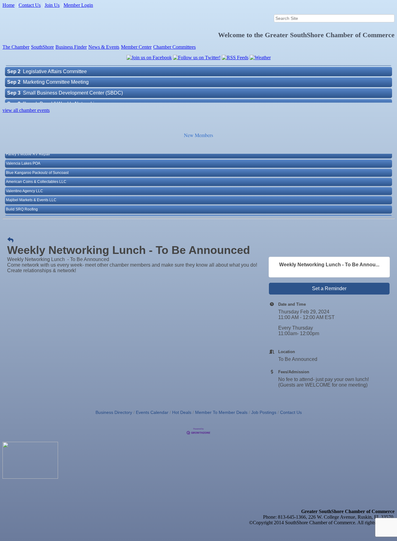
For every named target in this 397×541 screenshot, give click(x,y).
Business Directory (114, 412)
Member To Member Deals (221, 412)
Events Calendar (152, 412)
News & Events (103, 47)
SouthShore (42, 47)
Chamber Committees (174, 47)
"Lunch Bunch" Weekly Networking (61, 101)
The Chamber (15, 47)
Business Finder (71, 47)
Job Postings (263, 412)
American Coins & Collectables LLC (36, 179)
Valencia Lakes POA (23, 161)
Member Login (78, 5)
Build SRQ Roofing (22, 207)
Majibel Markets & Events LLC (31, 197)
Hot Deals (181, 412)
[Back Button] (10, 240)
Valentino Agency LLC (24, 188)
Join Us (52, 5)
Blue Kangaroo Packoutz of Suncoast (37, 170)
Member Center (136, 47)
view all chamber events (26, 110)
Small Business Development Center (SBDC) (73, 90)
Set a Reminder (329, 288)
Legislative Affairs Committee (55, 68)
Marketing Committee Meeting (56, 79)
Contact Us (30, 5)
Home (8, 5)
